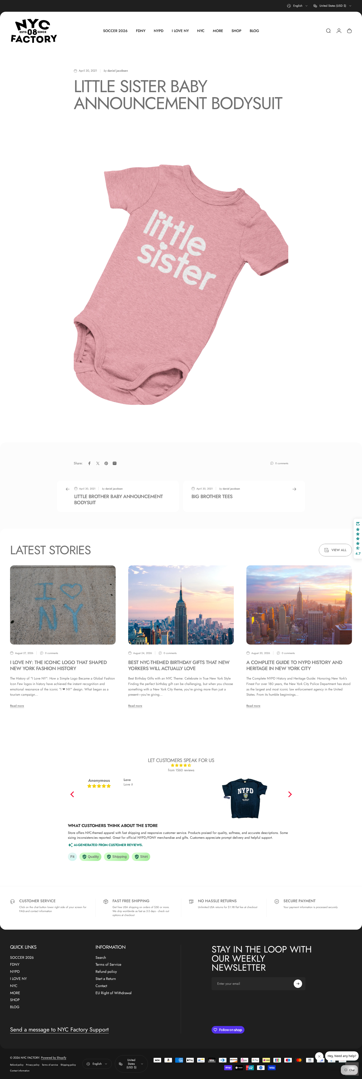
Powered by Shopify (53, 1058)
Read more (17, 706)
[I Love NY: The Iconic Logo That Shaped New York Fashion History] (63, 605)
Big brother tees (212, 496)
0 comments (281, 463)
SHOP (15, 1000)
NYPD (15, 972)
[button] (73, 794)
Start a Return (106, 979)
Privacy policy (32, 1064)
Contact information (20, 1070)
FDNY (14, 965)
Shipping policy (68, 1064)
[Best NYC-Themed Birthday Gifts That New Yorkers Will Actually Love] (181, 605)
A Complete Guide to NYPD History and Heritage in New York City (294, 665)
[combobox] (297, 6)
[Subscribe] (298, 983)
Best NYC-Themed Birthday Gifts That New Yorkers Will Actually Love (178, 665)
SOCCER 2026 (22, 957)
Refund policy (106, 972)
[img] (181, 765)
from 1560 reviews (181, 770)
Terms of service (50, 1064)
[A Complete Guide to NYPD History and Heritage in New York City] (299, 605)
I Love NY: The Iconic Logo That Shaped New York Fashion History (58, 665)
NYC (13, 986)
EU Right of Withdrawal (114, 993)
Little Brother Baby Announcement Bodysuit (118, 499)
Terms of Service (108, 965)
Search (101, 957)
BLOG (14, 1007)
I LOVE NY (18, 979)
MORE (15, 993)
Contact (101, 986)
